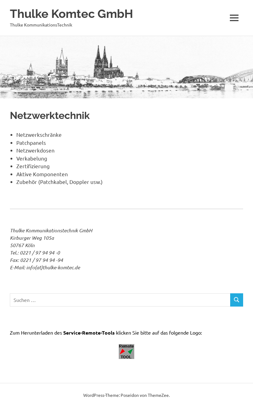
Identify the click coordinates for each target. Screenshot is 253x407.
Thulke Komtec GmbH (71, 14)
